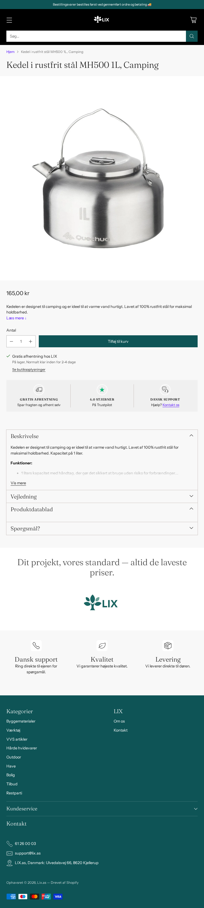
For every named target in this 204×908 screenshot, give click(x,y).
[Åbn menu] (9, 19)
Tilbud (12, 784)
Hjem (10, 52)
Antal (11, 330)
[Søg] (192, 36)
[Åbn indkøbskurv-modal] (193, 19)
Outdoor (13, 757)
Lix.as (41, 883)
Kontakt (121, 730)
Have (11, 766)
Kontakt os (171, 405)
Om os (119, 721)
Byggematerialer (20, 721)
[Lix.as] (102, 20)
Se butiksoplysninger (28, 370)
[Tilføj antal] (30, 341)
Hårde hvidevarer (21, 748)
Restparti (14, 793)
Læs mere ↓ (16, 318)
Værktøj (13, 730)
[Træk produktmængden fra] (11, 341)
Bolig (10, 775)
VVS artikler (16, 739)
